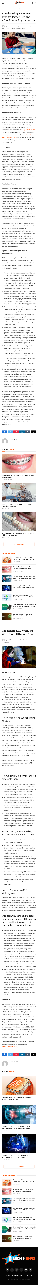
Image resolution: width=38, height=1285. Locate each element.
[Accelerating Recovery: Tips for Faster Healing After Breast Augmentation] (19, 43)
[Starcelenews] (19, 3)
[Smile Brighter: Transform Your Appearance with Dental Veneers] (19, 521)
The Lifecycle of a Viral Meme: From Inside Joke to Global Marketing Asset (23, 615)
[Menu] (3, 3)
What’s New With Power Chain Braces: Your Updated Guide (23, 568)
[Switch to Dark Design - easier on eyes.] (32, 3)
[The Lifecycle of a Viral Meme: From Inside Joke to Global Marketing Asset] (6, 616)
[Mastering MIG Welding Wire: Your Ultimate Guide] (19, 657)
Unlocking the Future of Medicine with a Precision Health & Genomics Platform (24, 578)
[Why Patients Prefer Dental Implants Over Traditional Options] (19, 492)
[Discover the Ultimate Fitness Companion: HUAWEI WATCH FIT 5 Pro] (6, 559)
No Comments (11, 28)
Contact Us (28, 1275)
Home (8, 1275)
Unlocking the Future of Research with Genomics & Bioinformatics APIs (24, 587)
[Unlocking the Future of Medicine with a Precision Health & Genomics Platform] (6, 578)
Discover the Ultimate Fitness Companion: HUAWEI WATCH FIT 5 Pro (24, 559)
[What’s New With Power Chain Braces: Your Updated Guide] (19, 463)
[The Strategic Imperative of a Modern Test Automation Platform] (6, 597)
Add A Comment (19, 544)
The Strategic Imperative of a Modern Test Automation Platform (24, 596)
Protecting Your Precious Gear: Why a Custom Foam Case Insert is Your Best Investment (24, 606)
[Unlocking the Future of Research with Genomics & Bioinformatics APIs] (6, 588)
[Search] (35, 3)
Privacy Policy (17, 1275)
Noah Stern (10, 26)
